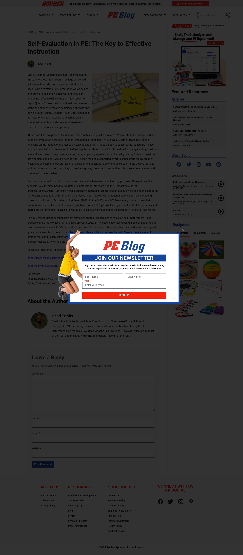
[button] (183, 230)
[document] (121, 277)
